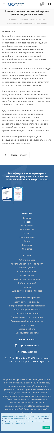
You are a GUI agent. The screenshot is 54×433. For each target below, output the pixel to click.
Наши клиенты (27, 237)
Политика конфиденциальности (27, 321)
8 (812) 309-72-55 (28, 345)
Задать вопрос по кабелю (27, 309)
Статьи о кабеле (27, 329)
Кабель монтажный (27, 271)
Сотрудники (27, 225)
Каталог (27, 255)
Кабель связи (27, 275)
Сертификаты (27, 229)
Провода (27, 287)
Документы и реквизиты (27, 302)
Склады (27, 218)
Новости (27, 222)
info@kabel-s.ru (29, 351)
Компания (27, 213)
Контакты (27, 245)
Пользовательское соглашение (27, 317)
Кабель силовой (27, 260)
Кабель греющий (27, 283)
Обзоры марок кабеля (27, 332)
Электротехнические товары (27, 290)
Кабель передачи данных (27, 279)
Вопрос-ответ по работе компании (27, 305)
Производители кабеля (27, 313)
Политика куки (27, 325)
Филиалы (27, 249)
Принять (46, 427)
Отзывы (27, 233)
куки (4, 418)
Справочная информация (27, 297)
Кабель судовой (27, 267)
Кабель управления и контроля (27, 263)
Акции (27, 241)
